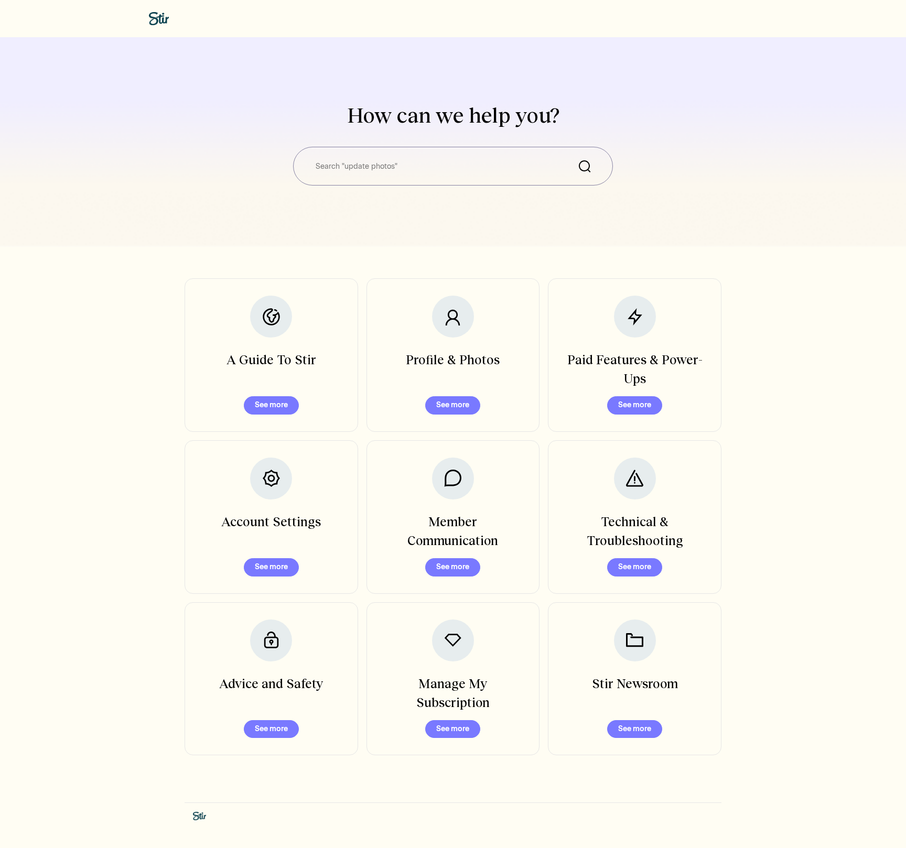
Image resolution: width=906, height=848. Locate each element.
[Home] (159, 18)
